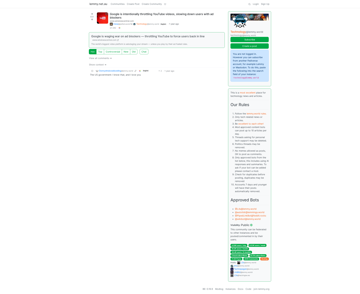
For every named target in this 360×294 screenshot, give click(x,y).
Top (100, 51)
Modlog (264, 259)
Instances (231, 289)
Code (248, 289)
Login (256, 4)
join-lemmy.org (261, 289)
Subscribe (249, 39)
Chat (144, 51)
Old (134, 51)
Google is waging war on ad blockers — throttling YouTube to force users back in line (148, 36)
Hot (93, 51)
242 (114, 28)
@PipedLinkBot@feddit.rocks (250, 215)
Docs (240, 289)
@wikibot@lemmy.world (248, 219)
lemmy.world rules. (256, 113)
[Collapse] (92, 71)
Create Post (133, 4)
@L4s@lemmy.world (245, 208)
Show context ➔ (97, 64)
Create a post (249, 46)
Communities (118, 4)
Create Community (152, 4)
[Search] (249, 4)
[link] (119, 27)
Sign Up (265, 4)
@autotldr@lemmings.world (249, 212)
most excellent (248, 92)
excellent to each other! (251, 123)
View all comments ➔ (100, 58)
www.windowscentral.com (122, 21)
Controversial (113, 51)
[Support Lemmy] (165, 4)
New (126, 51)
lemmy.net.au (98, 4)
